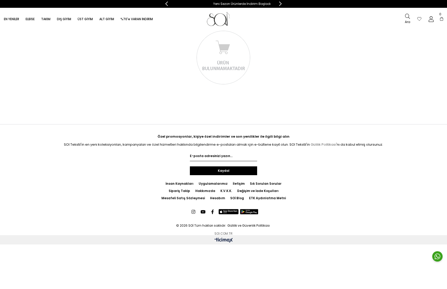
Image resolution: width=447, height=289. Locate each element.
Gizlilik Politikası (323, 144)
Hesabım (217, 198)
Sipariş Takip (179, 191)
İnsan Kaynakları (179, 184)
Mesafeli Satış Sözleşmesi (183, 198)
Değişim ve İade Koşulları (258, 191)
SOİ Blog (237, 198)
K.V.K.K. (226, 191)
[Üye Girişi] (431, 19)
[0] (441, 19)
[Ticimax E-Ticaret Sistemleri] (223, 240)
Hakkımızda (205, 191)
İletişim (239, 184)
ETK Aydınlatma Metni (267, 198)
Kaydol (223, 170)
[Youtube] (203, 212)
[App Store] (229, 211)
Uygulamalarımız (213, 184)
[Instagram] (193, 212)
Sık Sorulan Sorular (265, 184)
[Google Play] (249, 211)
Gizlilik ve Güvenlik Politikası (248, 225)
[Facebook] (212, 212)
